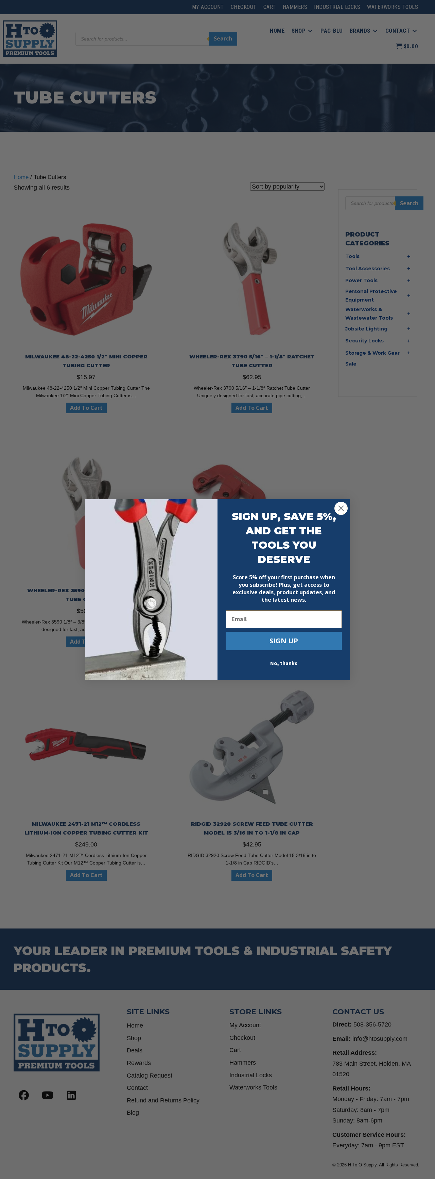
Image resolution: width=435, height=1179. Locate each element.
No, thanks (283, 663)
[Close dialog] (341, 508)
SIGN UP (283, 640)
